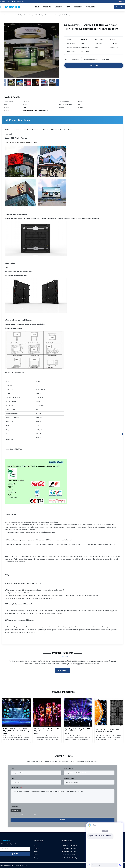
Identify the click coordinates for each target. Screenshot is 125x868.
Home (37, 7)
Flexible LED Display (18, 15)
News (68, 7)
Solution (78, 7)
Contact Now (16, 739)
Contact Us (90, 7)
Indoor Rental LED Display (69, 848)
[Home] (2, 15)
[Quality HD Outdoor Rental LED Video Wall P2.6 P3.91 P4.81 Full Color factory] (109, 712)
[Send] (120, 865)
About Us (58, 7)
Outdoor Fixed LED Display (69, 858)
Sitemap (36, 858)
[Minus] (120, 825)
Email (13, 769)
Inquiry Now (119, 7)
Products (47, 7)
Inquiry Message (16, 787)
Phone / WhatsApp (69, 769)
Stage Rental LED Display (69, 851)
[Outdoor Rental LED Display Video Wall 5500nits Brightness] (31, 50)
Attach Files (14, 807)
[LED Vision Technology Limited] (10, 7)
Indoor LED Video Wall (68, 855)
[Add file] (88, 865)
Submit (62, 820)
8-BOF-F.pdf (8, 134)
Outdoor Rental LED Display (69, 845)
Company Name (69, 778)
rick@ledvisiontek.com (19, 1)
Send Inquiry (62, 670)
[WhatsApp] (123, 434)
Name (12, 778)
